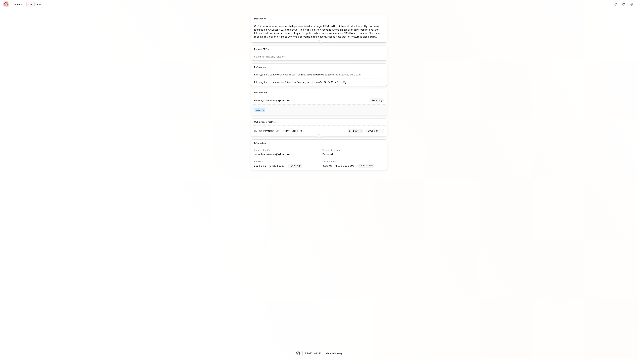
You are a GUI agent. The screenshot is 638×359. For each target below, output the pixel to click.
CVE (30, 4)
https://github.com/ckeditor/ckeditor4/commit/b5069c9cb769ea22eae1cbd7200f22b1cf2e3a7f (308, 74)
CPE (39, 4)
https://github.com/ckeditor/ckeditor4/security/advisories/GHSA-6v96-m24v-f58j (300, 82)
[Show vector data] (319, 42)
